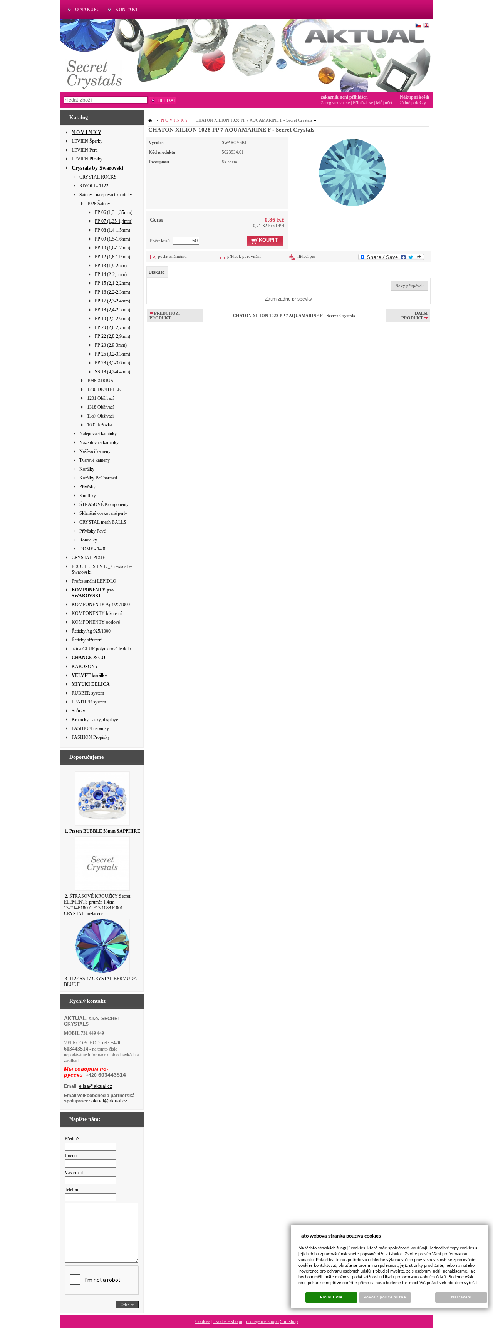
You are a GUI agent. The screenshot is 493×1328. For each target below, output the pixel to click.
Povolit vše (331, 1297)
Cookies (202, 1321)
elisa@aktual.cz (95, 1086)
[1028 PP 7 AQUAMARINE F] (352, 171)
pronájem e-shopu (262, 1321)
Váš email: (74, 1172)
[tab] (157, 272)
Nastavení (461, 1297)
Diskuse (157, 272)
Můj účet (384, 102)
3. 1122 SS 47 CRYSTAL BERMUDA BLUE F (100, 981)
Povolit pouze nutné (385, 1297)
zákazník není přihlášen (344, 97)
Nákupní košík (414, 97)
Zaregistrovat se (335, 102)
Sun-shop (289, 1321)
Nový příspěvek (409, 285)
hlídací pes (306, 256)
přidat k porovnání (244, 256)
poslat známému (172, 256)
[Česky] (418, 25)
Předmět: (73, 1138)
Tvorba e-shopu (227, 1321)
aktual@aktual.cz (109, 1101)
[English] (426, 25)
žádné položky (413, 102)
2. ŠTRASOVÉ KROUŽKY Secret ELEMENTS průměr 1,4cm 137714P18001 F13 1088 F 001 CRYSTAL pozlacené (97, 905)
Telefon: (72, 1189)
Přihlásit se (363, 102)
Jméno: (71, 1155)
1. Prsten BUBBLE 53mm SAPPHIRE (102, 831)
